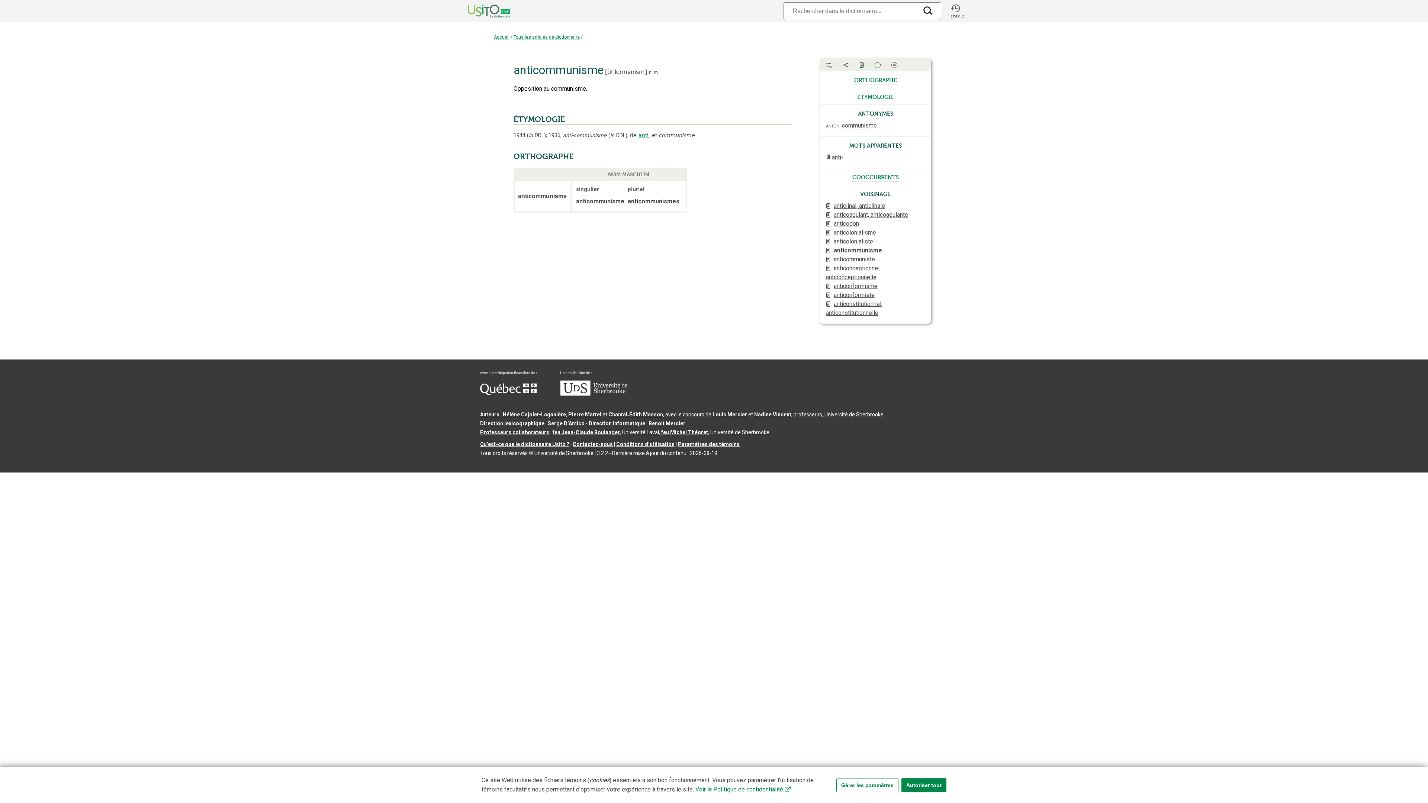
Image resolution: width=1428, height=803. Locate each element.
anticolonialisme (855, 232)
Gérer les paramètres (867, 785)
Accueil (501, 37)
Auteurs (489, 414)
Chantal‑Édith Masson (635, 414)
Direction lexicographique (512, 423)
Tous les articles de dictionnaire (547, 37)
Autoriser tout (924, 785)
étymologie (875, 96)
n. (651, 72)
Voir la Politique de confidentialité (739, 789)
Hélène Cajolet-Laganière (534, 414)
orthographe (875, 79)
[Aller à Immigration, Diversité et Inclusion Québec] (508, 393)
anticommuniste (854, 259)
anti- (644, 135)
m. (656, 72)
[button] (955, 11)
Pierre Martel (584, 414)
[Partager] (846, 65)
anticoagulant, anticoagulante (871, 214)
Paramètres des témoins (709, 444)
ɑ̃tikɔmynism (626, 71)
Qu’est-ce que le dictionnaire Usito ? (524, 444)
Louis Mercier (730, 414)
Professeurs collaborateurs (514, 432)
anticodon (846, 223)
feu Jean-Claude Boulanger (586, 432)
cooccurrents (875, 176)
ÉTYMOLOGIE (539, 119)
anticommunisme (858, 250)
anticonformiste (854, 295)
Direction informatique (617, 423)
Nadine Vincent (772, 414)
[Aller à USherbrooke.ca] (593, 394)
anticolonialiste (853, 241)
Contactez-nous (593, 444)
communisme (859, 125)
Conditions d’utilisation (645, 444)
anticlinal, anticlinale (859, 205)
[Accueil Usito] (481, 11)
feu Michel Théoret (684, 432)
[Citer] (829, 65)
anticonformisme (856, 286)
